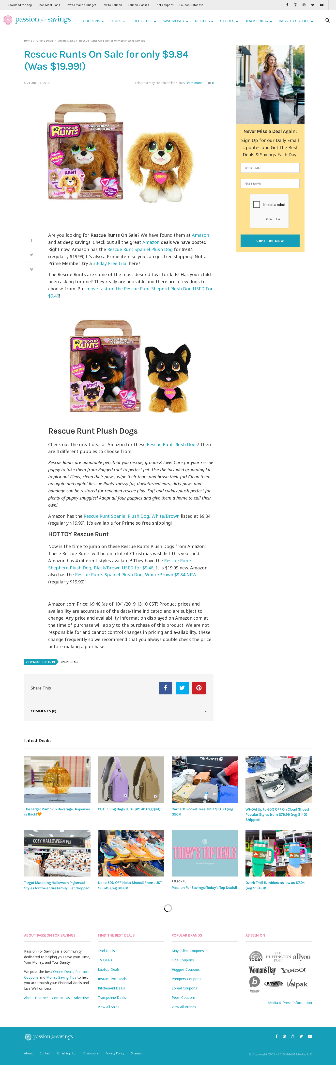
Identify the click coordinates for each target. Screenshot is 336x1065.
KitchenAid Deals (111, 988)
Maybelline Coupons (188, 950)
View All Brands (184, 1006)
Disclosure (91, 1053)
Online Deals (45, 40)
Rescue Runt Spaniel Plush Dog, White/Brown (132, 516)
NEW (191, 575)
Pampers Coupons (186, 978)
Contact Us (61, 997)
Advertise (81, 997)
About (28, 1053)
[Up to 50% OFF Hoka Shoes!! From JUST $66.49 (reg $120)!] (131, 853)
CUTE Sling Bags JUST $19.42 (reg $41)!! (130, 809)
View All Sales (108, 1006)
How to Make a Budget (81, 5)
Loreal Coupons (184, 988)
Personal (179, 881)
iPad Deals (106, 950)
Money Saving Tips (61, 977)
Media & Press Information (290, 1002)
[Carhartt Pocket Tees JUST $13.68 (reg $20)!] (205, 779)
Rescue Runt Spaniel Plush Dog (140, 249)
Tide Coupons (183, 960)
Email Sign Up (66, 1053)
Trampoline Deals (112, 997)
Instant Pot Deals (112, 978)
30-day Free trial (110, 263)
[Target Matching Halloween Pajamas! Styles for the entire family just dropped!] (57, 853)
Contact (45, 1053)
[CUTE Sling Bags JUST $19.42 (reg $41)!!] (131, 779)
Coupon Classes (138, 5)
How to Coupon (112, 5)
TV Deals (105, 960)
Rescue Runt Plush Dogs (172, 444)
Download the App (19, 5)
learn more (194, 83)
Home (28, 40)
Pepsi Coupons (184, 997)
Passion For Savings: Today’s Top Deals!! (204, 887)
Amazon (200, 235)
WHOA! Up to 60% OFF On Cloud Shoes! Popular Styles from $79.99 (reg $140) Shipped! (277, 814)
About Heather (36, 997)
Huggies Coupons (186, 969)
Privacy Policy (115, 1053)
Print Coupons (164, 5)
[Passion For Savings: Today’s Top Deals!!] (205, 853)
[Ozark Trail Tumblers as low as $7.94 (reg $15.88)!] (278, 853)
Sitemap (137, 1053)
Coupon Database (191, 5)
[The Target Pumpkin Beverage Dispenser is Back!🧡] (57, 779)
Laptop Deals (109, 969)
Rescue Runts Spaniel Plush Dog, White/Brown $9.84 (130, 575)
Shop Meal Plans (49, 5)
